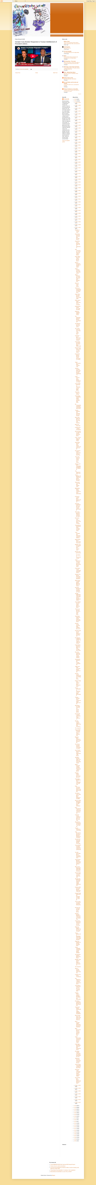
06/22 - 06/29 (78, 179)
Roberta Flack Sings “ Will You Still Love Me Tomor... (78, 350)
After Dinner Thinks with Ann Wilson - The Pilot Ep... (78, 824)
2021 (75, 1110)
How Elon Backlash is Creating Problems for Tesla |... (78, 589)
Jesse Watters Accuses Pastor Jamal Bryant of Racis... (78, 604)
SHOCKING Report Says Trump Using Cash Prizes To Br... (78, 445)
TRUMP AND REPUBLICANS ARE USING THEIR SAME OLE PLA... (78, 882)
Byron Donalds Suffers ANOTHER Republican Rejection (78, 1024)
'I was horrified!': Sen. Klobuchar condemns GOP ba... (77, 535)
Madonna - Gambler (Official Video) (77, 313)
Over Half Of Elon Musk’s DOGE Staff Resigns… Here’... (78, 1080)
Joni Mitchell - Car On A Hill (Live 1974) (78, 325)
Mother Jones (67, 41)
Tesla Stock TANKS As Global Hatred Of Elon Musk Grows (77, 619)
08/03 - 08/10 (78, 162)
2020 (75, 1112)
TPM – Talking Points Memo (69, 72)
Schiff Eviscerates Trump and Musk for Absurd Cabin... (78, 1039)
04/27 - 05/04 (78, 201)
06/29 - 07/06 (78, 176)
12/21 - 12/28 (78, 105)
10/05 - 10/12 (78, 136)
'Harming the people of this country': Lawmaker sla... (77, 662)
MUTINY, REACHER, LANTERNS (70, 78)
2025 (75, 101)
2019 (75, 1114)
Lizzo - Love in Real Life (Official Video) (78, 439)
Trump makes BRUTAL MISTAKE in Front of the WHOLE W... (78, 862)
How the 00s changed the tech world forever (77, 909)
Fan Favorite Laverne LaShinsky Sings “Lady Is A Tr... (77, 716)
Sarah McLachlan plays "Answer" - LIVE (78, 364)
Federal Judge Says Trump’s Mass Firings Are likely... (78, 683)
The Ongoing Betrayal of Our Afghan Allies (71, 52)
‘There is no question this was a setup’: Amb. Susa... (77, 612)
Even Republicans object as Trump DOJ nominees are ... (78, 810)
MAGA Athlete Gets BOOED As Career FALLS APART (61, 1171)
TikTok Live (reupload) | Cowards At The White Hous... (78, 290)
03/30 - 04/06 (78, 213)
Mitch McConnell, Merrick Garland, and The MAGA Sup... (78, 1032)
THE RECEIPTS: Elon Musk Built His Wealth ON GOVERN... (78, 834)
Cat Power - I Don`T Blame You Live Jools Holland (78, 338)
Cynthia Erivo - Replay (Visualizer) (78, 428)
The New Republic (67, 51)
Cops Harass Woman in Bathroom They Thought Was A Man (78, 647)
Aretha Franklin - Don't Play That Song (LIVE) (77, 271)
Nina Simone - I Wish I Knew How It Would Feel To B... (78, 453)
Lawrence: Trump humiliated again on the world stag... (77, 817)
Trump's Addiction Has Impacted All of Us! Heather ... (77, 413)
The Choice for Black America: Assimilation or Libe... (78, 746)
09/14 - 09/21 (78, 145)
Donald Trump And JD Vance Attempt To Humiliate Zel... (78, 633)
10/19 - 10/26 (78, 130)
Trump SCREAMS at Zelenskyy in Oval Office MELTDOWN (78, 691)
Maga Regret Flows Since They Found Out (78, 541)
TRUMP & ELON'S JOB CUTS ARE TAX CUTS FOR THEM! (78, 760)
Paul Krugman (67, 46)
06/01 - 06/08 (78, 187)
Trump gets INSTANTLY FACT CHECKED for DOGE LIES (78, 781)
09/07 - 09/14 (78, 147)
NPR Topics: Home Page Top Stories (71, 66)
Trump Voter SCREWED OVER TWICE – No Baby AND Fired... (78, 399)
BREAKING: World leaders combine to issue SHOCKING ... (78, 491)
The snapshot (78, 728)
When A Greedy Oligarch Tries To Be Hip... (78, 970)
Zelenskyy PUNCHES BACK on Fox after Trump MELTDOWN (78, 507)
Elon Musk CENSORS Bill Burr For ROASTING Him (78, 1003)
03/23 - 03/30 (78, 216)
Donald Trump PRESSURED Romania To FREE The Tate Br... (78, 896)
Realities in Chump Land (77, 231)
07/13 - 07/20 (78, 170)
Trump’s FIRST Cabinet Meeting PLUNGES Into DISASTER (78, 996)
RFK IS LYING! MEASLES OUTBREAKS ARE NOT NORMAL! (78, 803)
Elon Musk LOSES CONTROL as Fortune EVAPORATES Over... (78, 1054)
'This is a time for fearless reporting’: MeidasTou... (78, 903)
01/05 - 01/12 (78, 1102)
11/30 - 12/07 (78, 113)
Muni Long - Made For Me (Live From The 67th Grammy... (77, 420)
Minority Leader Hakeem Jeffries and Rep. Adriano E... (78, 723)
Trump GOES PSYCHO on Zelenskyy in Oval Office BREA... (77, 387)
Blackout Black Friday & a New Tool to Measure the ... (78, 740)
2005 (75, 1139)
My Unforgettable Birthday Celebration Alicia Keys (78, 406)
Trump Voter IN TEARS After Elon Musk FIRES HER (78, 344)
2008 (75, 1133)
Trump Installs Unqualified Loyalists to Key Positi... (78, 1066)
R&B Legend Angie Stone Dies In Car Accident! (78, 302)
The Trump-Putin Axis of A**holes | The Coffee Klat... (78, 331)
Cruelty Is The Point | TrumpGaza (78, 975)
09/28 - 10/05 (78, 139)
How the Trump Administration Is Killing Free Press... (78, 676)
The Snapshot (78, 966)
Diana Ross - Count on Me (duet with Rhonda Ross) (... (77, 237)
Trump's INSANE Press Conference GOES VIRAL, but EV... (78, 700)
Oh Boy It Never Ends (68, 77)
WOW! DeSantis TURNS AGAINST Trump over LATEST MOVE (78, 768)
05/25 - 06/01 (78, 190)
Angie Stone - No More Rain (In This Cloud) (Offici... (78, 296)
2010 (75, 1130)
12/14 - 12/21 (78, 108)
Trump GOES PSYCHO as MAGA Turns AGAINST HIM (77, 732)
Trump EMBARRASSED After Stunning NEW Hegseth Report (62, 1164)
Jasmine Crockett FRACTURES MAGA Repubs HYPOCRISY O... (78, 371)
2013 (75, 1125)
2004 (75, 1140)
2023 (75, 1107)
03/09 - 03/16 (78, 221)
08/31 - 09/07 (78, 150)
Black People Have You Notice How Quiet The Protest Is (78, 1017)
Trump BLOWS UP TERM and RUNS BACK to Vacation (78, 477)
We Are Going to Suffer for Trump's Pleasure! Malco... (78, 433)
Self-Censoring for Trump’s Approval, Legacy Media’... (78, 252)
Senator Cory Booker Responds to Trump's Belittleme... (78, 576)
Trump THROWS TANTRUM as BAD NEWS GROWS (77, 950)
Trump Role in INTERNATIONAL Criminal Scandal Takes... (78, 528)
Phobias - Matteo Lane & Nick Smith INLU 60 (77, 775)
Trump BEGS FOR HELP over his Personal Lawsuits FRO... (78, 988)
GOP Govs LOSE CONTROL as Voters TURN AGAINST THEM (78, 1073)
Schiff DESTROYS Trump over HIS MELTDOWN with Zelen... (78, 563)
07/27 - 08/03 (78, 165)
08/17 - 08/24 (78, 156)
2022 (75, 1109)
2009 (75, 1132)
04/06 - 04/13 (78, 210)
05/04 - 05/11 (78, 199)
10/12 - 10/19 (78, 133)
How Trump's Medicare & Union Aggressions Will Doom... (78, 753)
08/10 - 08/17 (78, 159)
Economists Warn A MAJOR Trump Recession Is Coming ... (77, 357)
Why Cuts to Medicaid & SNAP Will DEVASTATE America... (78, 869)
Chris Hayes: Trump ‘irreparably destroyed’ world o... (78, 570)
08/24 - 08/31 (78, 153)
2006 (75, 1137)
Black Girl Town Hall (77, 425)
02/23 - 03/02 (78, 227)
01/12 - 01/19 (78, 1099)
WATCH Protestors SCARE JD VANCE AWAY (78, 265)
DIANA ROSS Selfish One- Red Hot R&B (77, 308)
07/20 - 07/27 (78, 167)
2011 (75, 1128)
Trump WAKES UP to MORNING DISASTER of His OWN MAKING (78, 936)
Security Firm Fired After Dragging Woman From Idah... (78, 841)
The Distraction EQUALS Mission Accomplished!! (78, 319)
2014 (75, 1123)
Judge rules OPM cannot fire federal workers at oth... (77, 669)
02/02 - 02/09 (78, 1091)
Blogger (53, 1175)
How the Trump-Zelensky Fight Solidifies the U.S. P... (78, 626)
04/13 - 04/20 (78, 207)
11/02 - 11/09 (78, 125)
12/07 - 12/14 (78, 111)
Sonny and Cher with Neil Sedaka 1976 (77, 484)
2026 (75, 99)
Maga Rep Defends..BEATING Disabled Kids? (78, 943)
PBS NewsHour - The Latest (70, 61)
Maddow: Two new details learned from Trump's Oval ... (78, 547)
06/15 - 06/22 (78, 182)
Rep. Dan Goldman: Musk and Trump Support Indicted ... (77, 655)
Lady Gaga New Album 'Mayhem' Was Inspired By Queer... (78, 1047)
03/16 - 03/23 (78, 218)
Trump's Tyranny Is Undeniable (78, 829)
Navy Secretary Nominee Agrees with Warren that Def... (78, 789)
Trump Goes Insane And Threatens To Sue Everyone (78, 923)
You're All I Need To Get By (77, 393)
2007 (75, 1135)
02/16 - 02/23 (78, 1085)
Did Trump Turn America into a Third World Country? (78, 521)
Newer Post (17, 72)
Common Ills (66, 99)
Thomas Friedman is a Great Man (71, 89)
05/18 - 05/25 (78, 193)
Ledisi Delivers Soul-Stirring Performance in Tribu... (78, 379)
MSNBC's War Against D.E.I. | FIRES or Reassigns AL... (78, 962)
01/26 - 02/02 (78, 1093)
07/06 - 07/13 (78, 173)
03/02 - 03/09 (78, 224)
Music (65, 55)
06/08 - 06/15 (78, 184)
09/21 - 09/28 (78, 142)
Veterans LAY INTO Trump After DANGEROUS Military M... (78, 466)
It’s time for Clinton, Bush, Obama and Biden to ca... (78, 499)
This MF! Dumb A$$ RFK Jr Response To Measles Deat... (78, 855)
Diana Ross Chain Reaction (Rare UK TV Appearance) (78, 244)
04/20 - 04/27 (78, 204)
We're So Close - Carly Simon (77, 285)
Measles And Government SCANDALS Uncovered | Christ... (78, 555)
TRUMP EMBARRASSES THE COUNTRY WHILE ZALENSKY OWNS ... (78, 597)
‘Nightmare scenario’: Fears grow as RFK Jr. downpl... (78, 1060)
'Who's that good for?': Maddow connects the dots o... (78, 514)
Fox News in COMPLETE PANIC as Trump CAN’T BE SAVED (78, 640)
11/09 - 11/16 (78, 122)
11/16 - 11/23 (78, 119)
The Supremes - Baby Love (78, 472)
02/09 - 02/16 (78, 1088)
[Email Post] (31, 69)
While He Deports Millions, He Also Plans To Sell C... (78, 929)
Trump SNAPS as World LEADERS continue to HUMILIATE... (78, 848)
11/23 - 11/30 (78, 116)
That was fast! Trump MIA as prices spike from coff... (78, 875)
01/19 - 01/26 (78, 1096)
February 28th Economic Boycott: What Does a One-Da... (78, 889)
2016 (75, 1119)
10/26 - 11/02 (78, 128)
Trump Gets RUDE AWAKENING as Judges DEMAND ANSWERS (78, 1010)
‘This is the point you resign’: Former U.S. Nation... (77, 459)
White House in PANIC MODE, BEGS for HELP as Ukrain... (77, 583)
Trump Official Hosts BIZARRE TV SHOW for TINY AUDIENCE (62, 1170)
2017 (75, 1118)
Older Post (55, 72)
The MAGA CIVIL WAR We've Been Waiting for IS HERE (78, 796)
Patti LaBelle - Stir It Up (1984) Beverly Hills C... (78, 258)
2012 (75, 1126)
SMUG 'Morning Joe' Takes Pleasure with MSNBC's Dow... (77, 278)
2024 (75, 1105)
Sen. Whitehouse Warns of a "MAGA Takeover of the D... (78, 981)
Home (36, 72)
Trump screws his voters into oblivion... (58, 1166)
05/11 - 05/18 (78, 196)
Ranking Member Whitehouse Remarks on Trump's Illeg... (78, 916)
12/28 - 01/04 (78, 102)
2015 (75, 1121)
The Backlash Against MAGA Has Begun (78, 956)
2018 (75, 1116)
